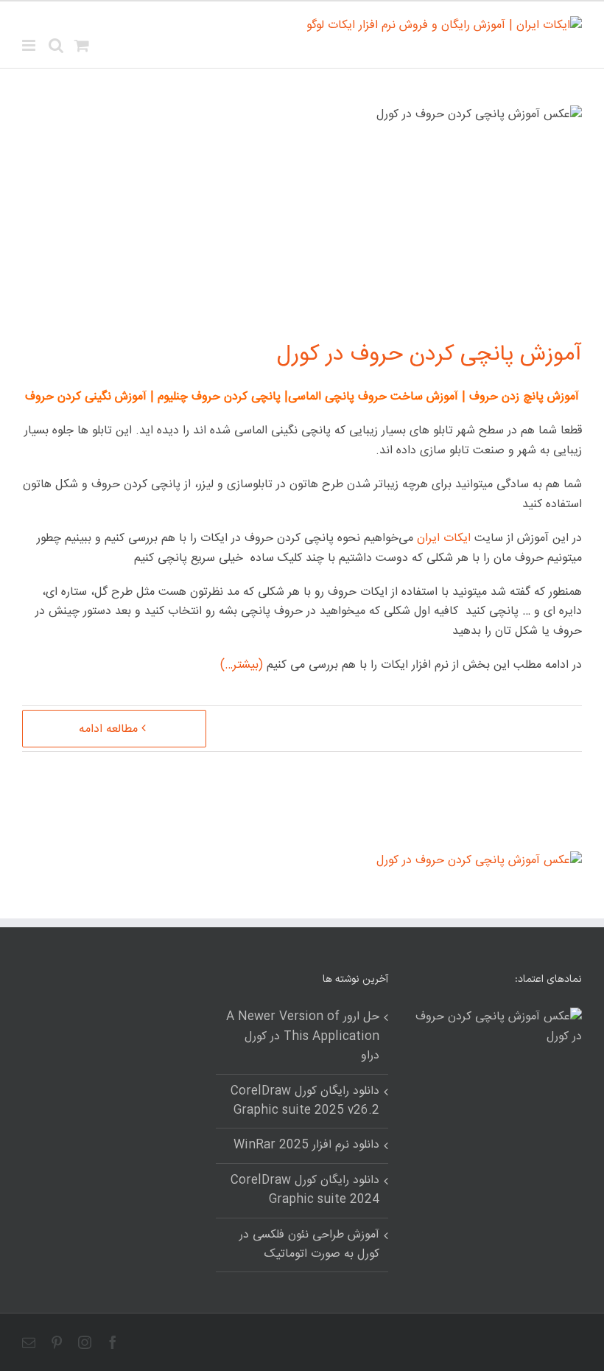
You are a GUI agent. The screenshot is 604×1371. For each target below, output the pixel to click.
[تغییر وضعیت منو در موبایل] (30, 45)
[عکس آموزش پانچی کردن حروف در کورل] (479, 861)
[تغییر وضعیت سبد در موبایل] (81, 45)
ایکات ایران (444, 538)
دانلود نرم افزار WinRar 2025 (306, 1145)
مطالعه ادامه (108, 729)
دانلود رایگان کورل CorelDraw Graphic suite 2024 (305, 1190)
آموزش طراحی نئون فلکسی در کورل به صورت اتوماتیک (309, 1245)
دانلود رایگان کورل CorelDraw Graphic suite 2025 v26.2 (305, 1101)
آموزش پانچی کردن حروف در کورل (429, 355)
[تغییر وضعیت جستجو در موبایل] (56, 45)
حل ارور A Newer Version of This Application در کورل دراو (302, 1037)
